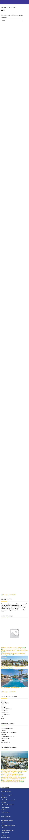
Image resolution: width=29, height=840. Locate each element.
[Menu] (2, 2)
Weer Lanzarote (5, 742)
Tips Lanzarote (5, 738)
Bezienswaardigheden (7, 728)
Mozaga (3, 707)
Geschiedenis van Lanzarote (8, 732)
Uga (2, 716)
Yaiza (2, 718)
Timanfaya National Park (7, 736)
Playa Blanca (4, 711)
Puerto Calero (5, 713)
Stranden (3, 734)
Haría (2, 705)
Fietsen (3, 740)
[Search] (26, 2)
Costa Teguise (5, 703)
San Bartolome (5, 714)
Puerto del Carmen (6, 709)
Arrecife (3, 701)
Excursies (3, 730)
